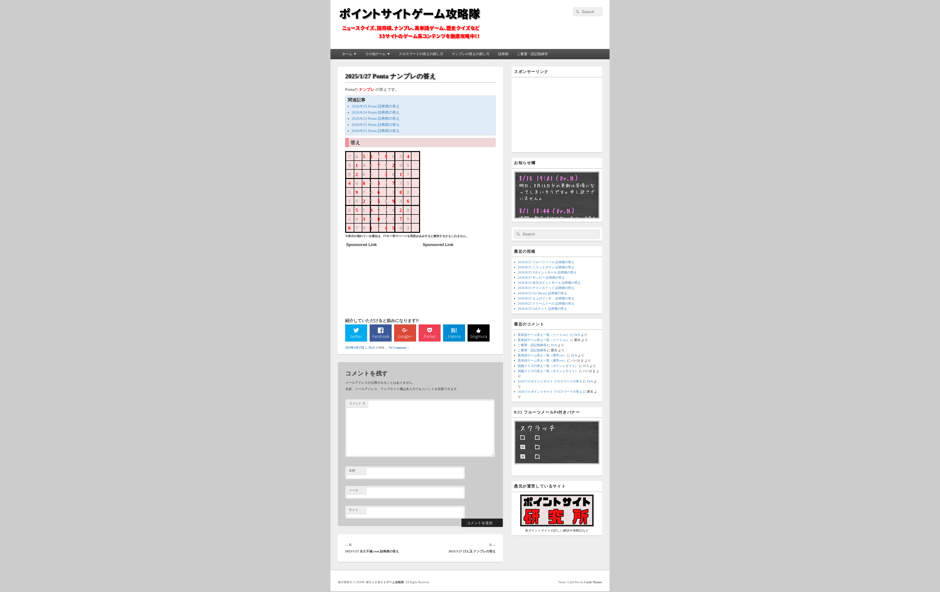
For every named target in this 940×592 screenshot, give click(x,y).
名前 (352, 470)
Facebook (380, 336)
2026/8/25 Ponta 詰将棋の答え (376, 106)
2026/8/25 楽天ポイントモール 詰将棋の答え (549, 282)
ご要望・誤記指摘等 (532, 54)
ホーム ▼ (349, 54)
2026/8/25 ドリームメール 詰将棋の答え (546, 303)
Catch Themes (593, 582)
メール (353, 490)
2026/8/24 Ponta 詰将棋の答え (376, 112)
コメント (357, 403)
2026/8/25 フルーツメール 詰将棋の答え (546, 262)
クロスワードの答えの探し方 (421, 54)
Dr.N (372, 347)
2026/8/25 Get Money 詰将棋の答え (542, 293)
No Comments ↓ (399, 347)
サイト (353, 510)
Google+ (405, 336)
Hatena (454, 336)
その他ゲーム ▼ (377, 54)
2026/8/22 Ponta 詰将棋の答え (376, 125)
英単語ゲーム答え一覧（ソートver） (544, 335)
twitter (356, 336)
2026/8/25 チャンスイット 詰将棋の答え (546, 288)
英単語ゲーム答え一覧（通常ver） (542, 355)
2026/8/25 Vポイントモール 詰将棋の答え (547, 272)
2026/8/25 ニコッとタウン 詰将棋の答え (546, 267)
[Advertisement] (383, 280)
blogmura (478, 336)
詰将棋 (503, 54)
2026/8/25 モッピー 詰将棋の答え (541, 277)
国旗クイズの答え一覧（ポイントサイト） (548, 366)
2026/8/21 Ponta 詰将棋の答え (376, 131)
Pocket (429, 336)
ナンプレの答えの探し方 (471, 54)
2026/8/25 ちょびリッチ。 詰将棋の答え (546, 298)
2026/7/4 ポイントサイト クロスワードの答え (550, 381)
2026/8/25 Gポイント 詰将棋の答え (542, 308)
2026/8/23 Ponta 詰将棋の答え (376, 118)
